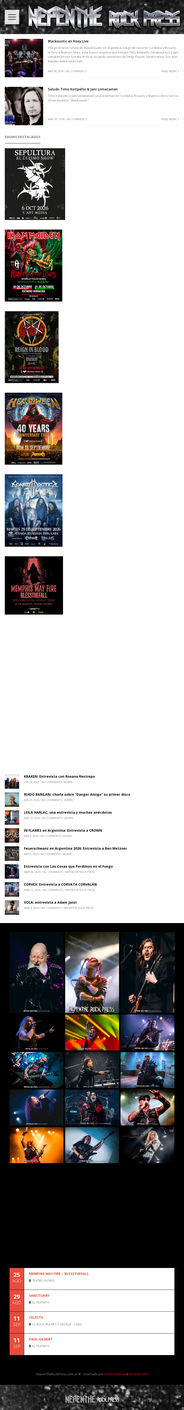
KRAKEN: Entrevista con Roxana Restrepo (59, 776)
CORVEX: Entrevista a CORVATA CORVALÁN (60, 884)
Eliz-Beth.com (138, 1374)
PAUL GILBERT (41, 1339)
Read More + (170, 71)
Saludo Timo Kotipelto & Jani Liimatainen (83, 89)
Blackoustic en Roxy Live (68, 41)
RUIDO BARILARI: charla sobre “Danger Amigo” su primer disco (77, 794)
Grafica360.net (114, 1374)
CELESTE (36, 1317)
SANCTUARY (39, 1295)
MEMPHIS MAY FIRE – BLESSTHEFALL (59, 1273)
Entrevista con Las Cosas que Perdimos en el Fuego (68, 866)
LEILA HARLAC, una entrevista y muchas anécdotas (68, 812)
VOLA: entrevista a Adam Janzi (50, 902)
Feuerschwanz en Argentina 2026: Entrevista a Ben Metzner (75, 848)
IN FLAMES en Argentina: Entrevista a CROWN (63, 830)
